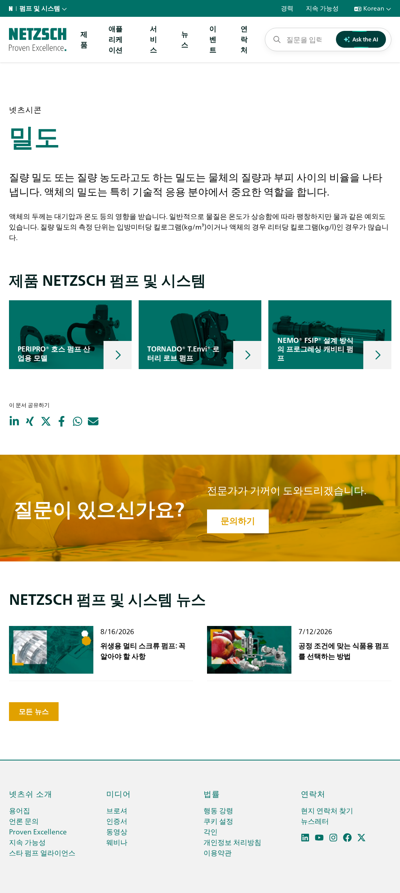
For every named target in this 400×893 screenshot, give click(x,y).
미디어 (118, 793)
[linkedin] (305, 837)
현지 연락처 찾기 (327, 810)
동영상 (116, 831)
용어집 (19, 810)
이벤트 (212, 38)
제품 (84, 39)
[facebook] (347, 837)
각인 (211, 831)
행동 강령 (218, 810)
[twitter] (361, 837)
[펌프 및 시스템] (37, 39)
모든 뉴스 (34, 711)
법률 (212, 793)
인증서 (116, 821)
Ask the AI (365, 39)
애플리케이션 (116, 38)
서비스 (153, 38)
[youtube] (319, 837)
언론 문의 (24, 821)
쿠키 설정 (218, 821)
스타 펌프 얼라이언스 (42, 852)
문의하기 (238, 521)
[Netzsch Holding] (12, 8)
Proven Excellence (38, 831)
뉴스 (184, 39)
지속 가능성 (27, 842)
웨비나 (116, 842)
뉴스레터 (315, 821)
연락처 (244, 38)
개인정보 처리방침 (232, 842)
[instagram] (333, 837)
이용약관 (218, 852)
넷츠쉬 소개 (30, 793)
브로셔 (116, 810)
